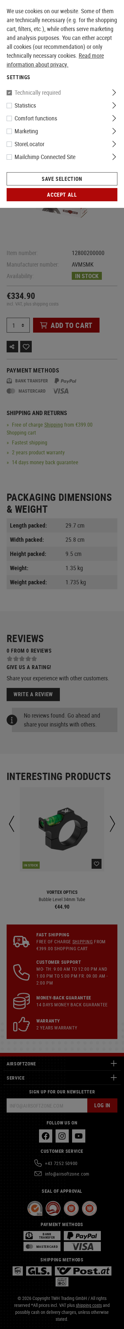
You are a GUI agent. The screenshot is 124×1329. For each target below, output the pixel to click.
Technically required (38, 92)
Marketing (26, 131)
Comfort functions (36, 118)
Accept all (62, 194)
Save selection (62, 178)
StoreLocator (29, 144)
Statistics (25, 105)
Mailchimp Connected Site (45, 157)
